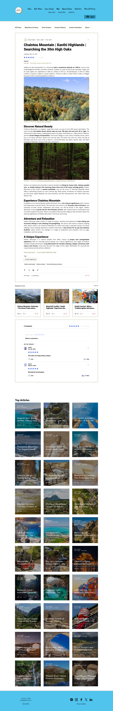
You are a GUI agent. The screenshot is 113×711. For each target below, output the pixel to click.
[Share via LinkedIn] (33, 270)
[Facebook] (81, 700)
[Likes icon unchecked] (29, 359)
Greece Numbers (75, 27)
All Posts (18, 27)
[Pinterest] (71, 700)
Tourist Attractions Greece (54, 264)
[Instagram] (76, 700)
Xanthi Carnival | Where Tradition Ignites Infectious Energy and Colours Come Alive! (84, 307)
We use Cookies (81, 704)
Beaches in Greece (31, 27)
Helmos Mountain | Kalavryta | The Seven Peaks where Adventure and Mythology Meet (27, 307)
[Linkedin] (91, 700)
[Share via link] (37, 270)
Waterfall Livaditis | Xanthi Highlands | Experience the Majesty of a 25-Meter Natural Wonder (55, 307)
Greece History (60, 27)
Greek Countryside (29, 264)
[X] (86, 700)
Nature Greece (41, 264)
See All (96, 285)
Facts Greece (46, 27)
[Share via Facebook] (25, 270)
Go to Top (26, 704)
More (87, 27)
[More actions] (88, 40)
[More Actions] (88, 348)
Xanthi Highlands (30, 259)
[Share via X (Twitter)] (29, 270)
